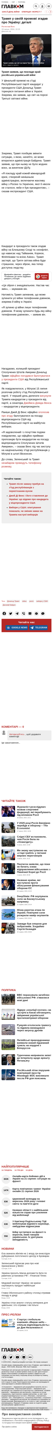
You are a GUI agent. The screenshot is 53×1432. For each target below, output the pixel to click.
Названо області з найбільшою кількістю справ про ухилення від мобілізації (30, 1213)
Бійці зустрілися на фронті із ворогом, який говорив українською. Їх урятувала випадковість (29, 1236)
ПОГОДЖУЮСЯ (41, 1427)
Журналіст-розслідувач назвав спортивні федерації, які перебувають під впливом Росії (34, 810)
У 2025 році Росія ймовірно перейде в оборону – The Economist (33, 826)
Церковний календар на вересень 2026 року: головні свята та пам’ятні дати (28, 1201)
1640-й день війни (11, 12)
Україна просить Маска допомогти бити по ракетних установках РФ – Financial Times (24, 1274)
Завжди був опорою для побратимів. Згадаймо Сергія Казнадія (32, 926)
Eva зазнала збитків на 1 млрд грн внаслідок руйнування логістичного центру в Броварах (26, 1254)
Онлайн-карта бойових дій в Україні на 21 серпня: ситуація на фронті (31, 1179)
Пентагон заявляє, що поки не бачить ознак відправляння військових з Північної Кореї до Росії (33, 868)
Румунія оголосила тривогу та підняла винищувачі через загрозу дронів (34, 1028)
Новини (8, 1248)
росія (31, 601)
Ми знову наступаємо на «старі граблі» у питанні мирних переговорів (32, 853)
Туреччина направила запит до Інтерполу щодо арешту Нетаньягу (34, 1058)
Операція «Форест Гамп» (34, 12)
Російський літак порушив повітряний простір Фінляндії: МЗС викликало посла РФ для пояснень (33, 1074)
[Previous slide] (46, 12)
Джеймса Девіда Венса (37, 403)
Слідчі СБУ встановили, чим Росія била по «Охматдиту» (31, 839)
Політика (9, 990)
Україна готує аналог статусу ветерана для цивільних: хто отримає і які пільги (25, 1304)
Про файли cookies (9, 1427)
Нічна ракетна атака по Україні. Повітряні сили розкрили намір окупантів (33, 913)
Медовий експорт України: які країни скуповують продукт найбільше (21, 1284)
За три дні (19, 1170)
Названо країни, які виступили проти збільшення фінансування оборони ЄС (33, 884)
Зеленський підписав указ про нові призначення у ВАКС (20, 1264)
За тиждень (7, 1170)
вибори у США (42, 601)
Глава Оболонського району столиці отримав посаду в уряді (26, 1294)
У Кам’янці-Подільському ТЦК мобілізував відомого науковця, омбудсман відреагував (30, 1224)
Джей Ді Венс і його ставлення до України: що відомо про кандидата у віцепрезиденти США (28, 499)
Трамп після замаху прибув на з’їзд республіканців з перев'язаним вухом (26, 487)
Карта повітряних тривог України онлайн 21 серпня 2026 (31, 1190)
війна (24, 601)
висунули (45, 395)
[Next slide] (50, 12)
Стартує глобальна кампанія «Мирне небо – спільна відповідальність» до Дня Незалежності (33, 1323)
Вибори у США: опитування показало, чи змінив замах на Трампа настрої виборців (26, 511)
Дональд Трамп (13, 601)
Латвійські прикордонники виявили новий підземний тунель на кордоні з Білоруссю (33, 1044)
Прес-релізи (11, 1314)
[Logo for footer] (12, 1351)
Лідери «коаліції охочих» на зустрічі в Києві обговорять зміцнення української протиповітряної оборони (34, 1014)
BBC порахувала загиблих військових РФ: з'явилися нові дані (33, 998)
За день (29, 1170)
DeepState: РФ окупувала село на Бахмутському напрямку (32, 899)
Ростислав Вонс (8, 26)
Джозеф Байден (9, 605)
